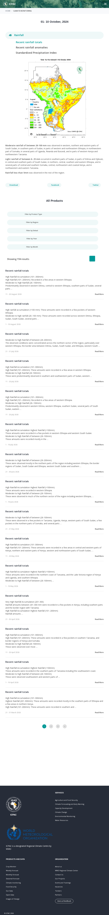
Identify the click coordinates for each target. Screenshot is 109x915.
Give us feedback (64, 901)
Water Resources (61, 820)
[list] (92, 258)
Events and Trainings (63, 883)
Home (7, 11)
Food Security (11, 887)
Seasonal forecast (12, 879)
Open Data (10, 895)
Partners (58, 895)
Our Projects (60, 879)
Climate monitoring (13, 883)
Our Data (9, 891)
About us (58, 866)
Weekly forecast (12, 870)
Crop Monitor (11, 866)
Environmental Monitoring (65, 816)
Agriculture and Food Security (66, 800)
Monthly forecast (12, 875)
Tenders (58, 891)
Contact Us (59, 875)
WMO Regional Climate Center (66, 870)
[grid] (99, 258)
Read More (99, 294)
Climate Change (61, 812)
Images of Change (12, 899)
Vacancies (59, 887)
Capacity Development (63, 808)
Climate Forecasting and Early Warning (69, 804)
